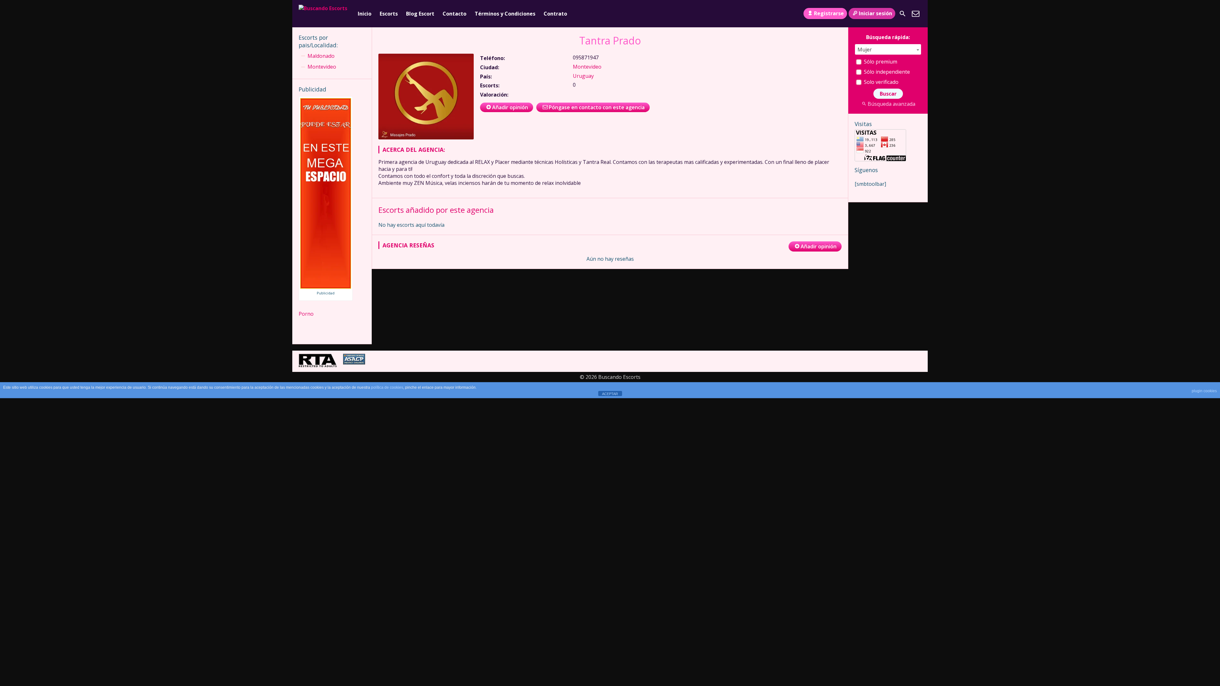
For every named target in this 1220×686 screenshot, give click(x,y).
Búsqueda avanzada (891, 103)
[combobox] (888, 49)
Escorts (389, 13)
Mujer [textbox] (864, 49)
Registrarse (829, 13)
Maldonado (321, 55)
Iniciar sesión (875, 13)
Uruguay (583, 75)
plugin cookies (1204, 391)
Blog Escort (420, 13)
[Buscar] (902, 13)
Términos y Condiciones (505, 13)
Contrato (555, 13)
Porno (306, 313)
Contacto (454, 13)
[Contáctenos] (915, 13)
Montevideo (587, 66)
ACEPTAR (610, 394)
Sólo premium (880, 61)
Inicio (364, 13)
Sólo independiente (886, 71)
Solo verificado (880, 81)
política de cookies (387, 387)
